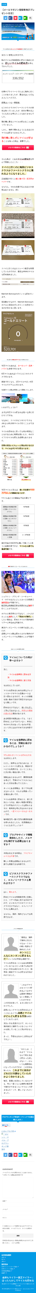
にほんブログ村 (8, 1131)
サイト (4, 1217)
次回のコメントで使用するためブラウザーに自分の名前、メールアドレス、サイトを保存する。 (17, 1228)
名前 (4, 1201)
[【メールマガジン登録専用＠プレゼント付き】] (20, 18)
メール (5, 1209)
